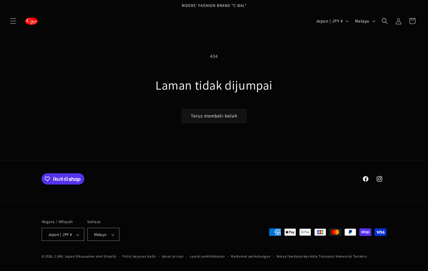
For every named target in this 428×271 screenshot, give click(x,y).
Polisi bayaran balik (139, 256)
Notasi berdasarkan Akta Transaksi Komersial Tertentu (322, 256)
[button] (13, 21)
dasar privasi (173, 256)
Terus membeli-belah (214, 116)
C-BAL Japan (65, 256)
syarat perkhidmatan (207, 256)
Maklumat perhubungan (250, 256)
